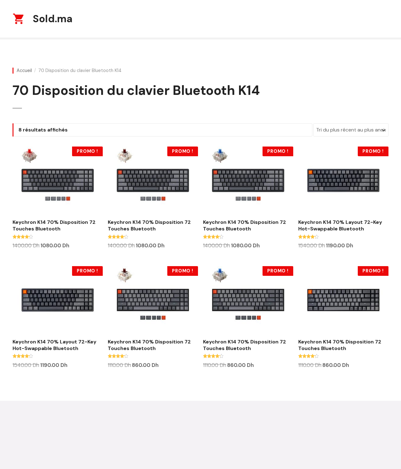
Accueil (24, 71)
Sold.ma (52, 18)
